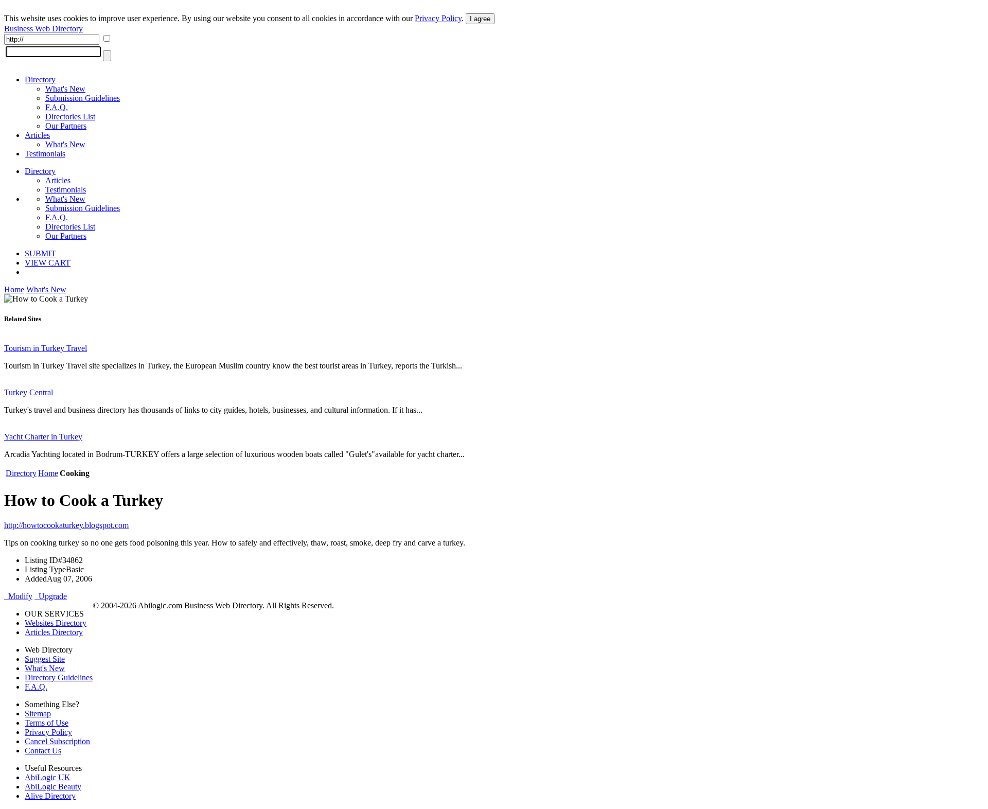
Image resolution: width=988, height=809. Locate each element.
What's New (65, 88)
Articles (37, 135)
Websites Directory (55, 623)
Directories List (70, 116)
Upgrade (50, 596)
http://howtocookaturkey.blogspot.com (66, 525)
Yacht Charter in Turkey (43, 436)
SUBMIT (40, 253)
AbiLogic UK (47, 777)
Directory (40, 79)
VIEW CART (47, 262)
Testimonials (45, 153)
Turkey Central (28, 392)
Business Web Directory (43, 28)
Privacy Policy (438, 18)
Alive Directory (50, 796)
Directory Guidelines (59, 677)
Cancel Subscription (57, 741)
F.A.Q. (56, 107)
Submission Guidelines (82, 98)
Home (14, 289)
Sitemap (38, 713)
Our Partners (65, 125)
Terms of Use (46, 722)
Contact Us (43, 750)
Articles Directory (54, 632)
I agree (480, 19)
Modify (18, 596)
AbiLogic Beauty (53, 786)
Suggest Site (45, 659)
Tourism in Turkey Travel (45, 348)
